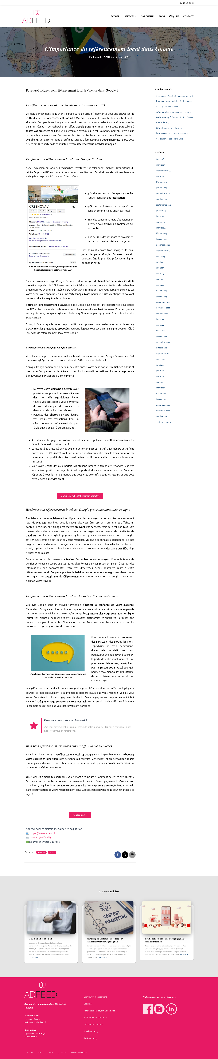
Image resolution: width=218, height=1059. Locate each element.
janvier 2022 (161, 336)
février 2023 (161, 290)
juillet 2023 (160, 262)
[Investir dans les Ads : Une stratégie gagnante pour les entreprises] (166, 917)
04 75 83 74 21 (187, 2)
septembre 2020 (163, 422)
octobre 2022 (162, 313)
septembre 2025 (163, 170)
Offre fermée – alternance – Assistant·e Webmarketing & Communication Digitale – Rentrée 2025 (174, 117)
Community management (95, 996)
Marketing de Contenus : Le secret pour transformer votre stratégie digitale (105, 940)
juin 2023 (160, 267)
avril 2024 (160, 222)
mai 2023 (160, 273)
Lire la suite (34, 957)
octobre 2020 (162, 416)
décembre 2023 (163, 244)
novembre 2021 (163, 342)
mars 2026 (160, 164)
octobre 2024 (162, 199)
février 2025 (161, 182)
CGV (51, 1052)
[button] (135, 16)
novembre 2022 (163, 307)
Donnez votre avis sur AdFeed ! (65, 720)
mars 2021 (160, 387)
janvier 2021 (161, 399)
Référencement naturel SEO (96, 1017)
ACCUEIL (30, 1052)
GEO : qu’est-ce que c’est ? (167, 106)
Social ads (88, 1003)
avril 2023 (160, 279)
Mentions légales (79, 1052)
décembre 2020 (163, 405)
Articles (41, 852)
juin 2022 (160, 319)
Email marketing (91, 1031)
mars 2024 (161, 227)
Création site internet (93, 1024)
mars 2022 (160, 330)
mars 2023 (160, 285)
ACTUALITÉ (62, 1052)
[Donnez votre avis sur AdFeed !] (34, 725)
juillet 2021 (160, 365)
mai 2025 (160, 176)
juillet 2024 (161, 210)
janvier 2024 (161, 239)
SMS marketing (90, 1038)
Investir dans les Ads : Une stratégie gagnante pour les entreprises (165, 940)
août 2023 (160, 256)
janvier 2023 (161, 296)
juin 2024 (160, 216)
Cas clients (147, 16)
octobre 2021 (162, 347)
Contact (188, 16)
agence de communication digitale (81, 785)
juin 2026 (160, 159)
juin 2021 (160, 370)
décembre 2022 (163, 302)
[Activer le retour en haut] (212, 1053)
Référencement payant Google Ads (99, 1010)
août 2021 (160, 359)
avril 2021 (160, 382)
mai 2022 (160, 325)
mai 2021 (160, 376)
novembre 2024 (163, 193)
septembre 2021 (163, 353)
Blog (162, 16)
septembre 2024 (163, 204)
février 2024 (161, 233)
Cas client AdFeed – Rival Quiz (169, 138)
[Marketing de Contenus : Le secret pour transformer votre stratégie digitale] (109, 917)
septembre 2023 (163, 250)
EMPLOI (41, 1052)
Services (129, 16)
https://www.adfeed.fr (43, 833)
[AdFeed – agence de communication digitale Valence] (36, 16)
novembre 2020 (163, 410)
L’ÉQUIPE (174, 16)
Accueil (115, 16)
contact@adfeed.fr (40, 837)
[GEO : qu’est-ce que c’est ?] (51, 917)
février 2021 (161, 393)
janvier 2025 (161, 187)
